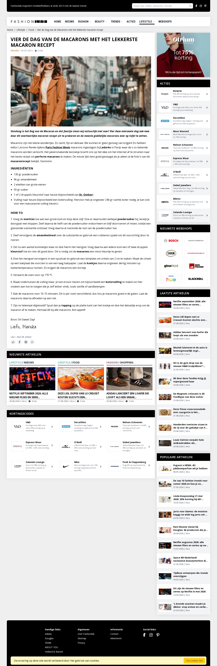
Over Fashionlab (86, 633)
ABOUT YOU (51, 647)
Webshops (165, 21)
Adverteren (116, 638)
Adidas (48, 633)
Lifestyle (146, 21)
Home (57, 21)
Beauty (100, 21)
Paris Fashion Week (58, 147)
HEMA (48, 642)
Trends (116, 21)
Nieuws (69, 21)
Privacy (81, 642)
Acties (131, 21)
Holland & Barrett (54, 651)
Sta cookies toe (194, 660)
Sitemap (82, 638)
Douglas (49, 638)
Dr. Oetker (86, 194)
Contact (114, 633)
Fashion (83, 21)
